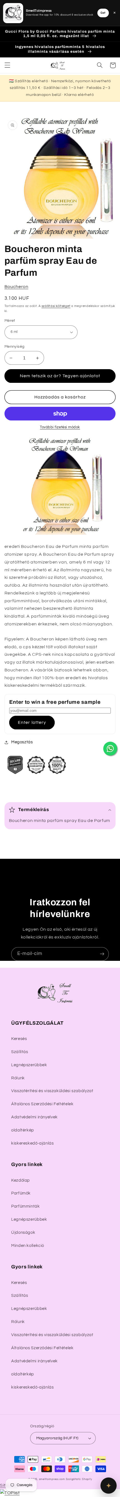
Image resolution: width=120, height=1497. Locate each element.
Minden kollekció (27, 1246)
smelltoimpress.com (52, 1479)
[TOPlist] (10, 1493)
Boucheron (16, 286)
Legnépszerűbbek (29, 1065)
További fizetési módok (60, 427)
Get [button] (102, 12)
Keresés (19, 1039)
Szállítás (19, 1052)
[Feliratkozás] (102, 954)
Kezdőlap (20, 1180)
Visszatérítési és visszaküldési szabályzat (52, 1091)
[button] (7, 65)
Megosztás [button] (22, 742)
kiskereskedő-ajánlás (32, 1143)
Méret (9, 321)
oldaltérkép (22, 1130)
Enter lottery (32, 722)
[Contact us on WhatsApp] (110, 749)
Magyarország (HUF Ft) (57, 1438)
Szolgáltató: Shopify (79, 1479)
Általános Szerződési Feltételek (42, 1104)
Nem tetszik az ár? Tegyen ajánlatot (60, 376)
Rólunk (18, 1078)
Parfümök (21, 1193)
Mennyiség (14, 347)
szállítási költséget (56, 306)
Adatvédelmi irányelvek (34, 1117)
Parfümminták (25, 1206)
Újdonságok (23, 1232)
